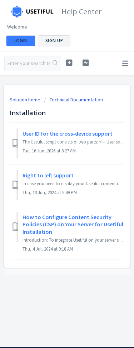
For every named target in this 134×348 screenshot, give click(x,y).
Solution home (25, 99)
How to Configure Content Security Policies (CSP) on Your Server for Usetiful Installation (73, 224)
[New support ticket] (69, 62)
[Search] (55, 63)
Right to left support (48, 175)
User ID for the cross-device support (68, 133)
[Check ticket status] (85, 62)
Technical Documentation (76, 99)
